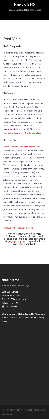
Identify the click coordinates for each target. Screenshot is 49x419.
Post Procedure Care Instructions (19, 146)
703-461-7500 (16, 241)
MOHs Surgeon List (32, 132)
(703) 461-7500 (11, 302)
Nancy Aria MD (24, 4)
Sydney (43, 409)
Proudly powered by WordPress (16, 409)
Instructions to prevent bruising (18, 227)
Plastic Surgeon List (12, 132)
